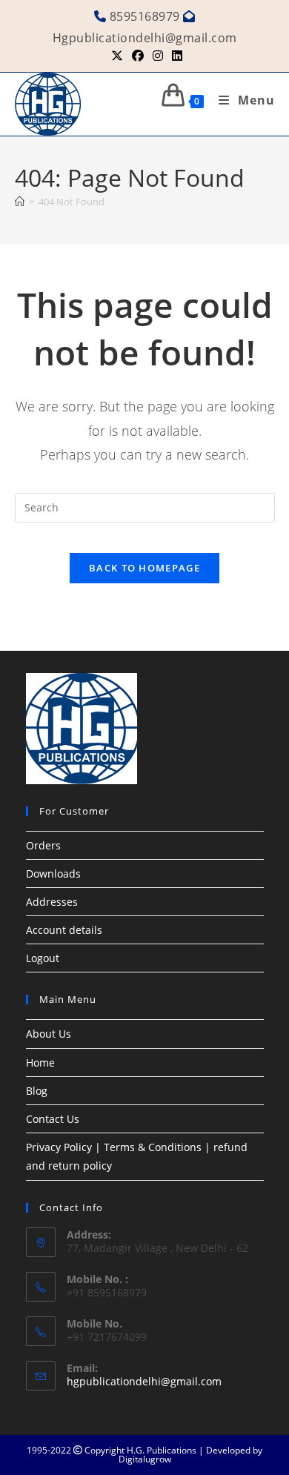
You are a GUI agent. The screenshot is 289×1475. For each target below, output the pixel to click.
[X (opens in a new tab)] (117, 55)
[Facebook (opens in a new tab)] (137, 55)
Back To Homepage (144, 567)
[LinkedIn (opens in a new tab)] (174, 55)
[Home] (19, 201)
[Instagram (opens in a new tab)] (157, 55)
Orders (43, 845)
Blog (36, 1091)
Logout (42, 958)
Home (40, 1062)
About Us (48, 1034)
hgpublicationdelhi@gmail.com (144, 1381)
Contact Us (52, 1119)
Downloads (53, 873)
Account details (64, 930)
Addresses (52, 902)
